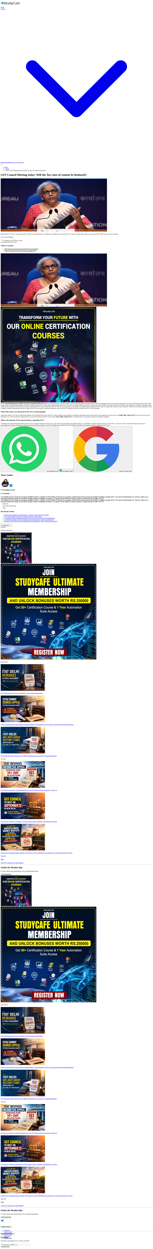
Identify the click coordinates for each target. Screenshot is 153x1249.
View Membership (6, 874)
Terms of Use (8, 1235)
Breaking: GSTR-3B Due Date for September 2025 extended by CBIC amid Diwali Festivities (30, 521)
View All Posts (5, 525)
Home (2, 7)
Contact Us (21, 162)
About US (7, 1230)
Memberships (4, 162)
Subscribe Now (5, 1246)
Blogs (10, 162)
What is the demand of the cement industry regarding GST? (20, 251)
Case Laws (15, 162)
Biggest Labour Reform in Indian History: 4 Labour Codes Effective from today (26, 515)
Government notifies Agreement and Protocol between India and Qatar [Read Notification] (29, 518)
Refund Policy (8, 1238)
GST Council (7, 863)
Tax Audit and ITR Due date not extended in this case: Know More (23, 516)
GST (2, 863)
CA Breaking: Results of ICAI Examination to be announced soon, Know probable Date (29, 519)
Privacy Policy (8, 1232)
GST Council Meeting (17, 863)
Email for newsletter (8, 1244)
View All (3, 856)
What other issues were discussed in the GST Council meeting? (21, 249)
